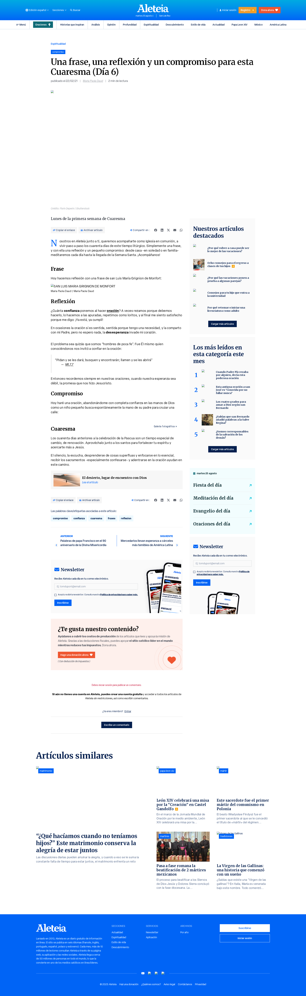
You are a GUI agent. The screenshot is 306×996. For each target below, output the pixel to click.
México (258, 24)
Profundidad (130, 24)
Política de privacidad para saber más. (119, 594)
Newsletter (152, 932)
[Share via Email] (174, 230)
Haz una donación (128, 984)
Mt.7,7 (69, 364)
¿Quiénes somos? (151, 984)
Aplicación (151, 937)
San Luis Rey (164, 15)
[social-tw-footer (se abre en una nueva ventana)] (156, 973)
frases (111, 518)
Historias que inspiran (72, 24)
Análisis (95, 24)
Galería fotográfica (164, 426)
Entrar (127, 711)
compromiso (60, 518)
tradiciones (226, 836)
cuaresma (96, 518)
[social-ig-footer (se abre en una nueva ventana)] (163, 973)
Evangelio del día (211, 511)
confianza (79, 518)
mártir (223, 770)
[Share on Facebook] (155, 230)
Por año (184, 932)
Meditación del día (213, 498)
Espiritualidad (151, 24)
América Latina (278, 24)
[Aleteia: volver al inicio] (153, 8)
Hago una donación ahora (74, 654)
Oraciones (41, 24)
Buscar (76, 10)
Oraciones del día (211, 524)
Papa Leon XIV (239, 24)
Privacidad (200, 984)
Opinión (111, 24)
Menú (22, 24)
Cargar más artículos (222, 323)
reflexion (126, 518)
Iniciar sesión (229, 10)
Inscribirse (63, 602)
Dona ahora (267, 10)
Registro (245, 10)
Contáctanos (185, 984)
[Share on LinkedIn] (162, 230)
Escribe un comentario (116, 725)
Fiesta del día (207, 485)
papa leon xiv (167, 770)
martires (164, 836)
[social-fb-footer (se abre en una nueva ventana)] (149, 973)
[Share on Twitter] (168, 230)
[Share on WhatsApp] (181, 230)
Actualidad (218, 24)
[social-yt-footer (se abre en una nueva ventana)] (142, 973)
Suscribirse (245, 928)
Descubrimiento (175, 24)
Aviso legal (169, 984)
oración (113, 310)
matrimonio (46, 770)
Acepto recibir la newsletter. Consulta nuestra (98, 594)
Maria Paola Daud (93, 81)
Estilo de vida (198, 24)
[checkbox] (55, 595)
